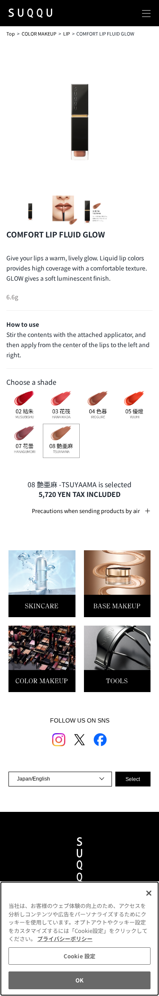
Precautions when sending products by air (86, 511)
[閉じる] (148, 893)
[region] (79, 938)
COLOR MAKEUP (39, 33)
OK (79, 980)
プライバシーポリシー (64, 939)
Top (10, 33)
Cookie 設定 (79, 956)
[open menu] (146, 13)
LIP (66, 33)
